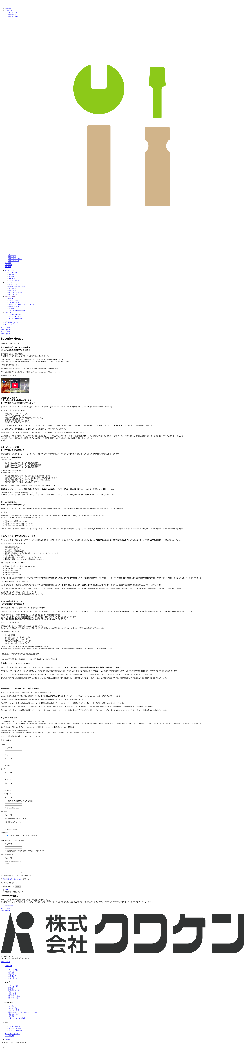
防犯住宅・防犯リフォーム (17, 286)
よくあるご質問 (13, 302)
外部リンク (8, 312)
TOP (6, 890)
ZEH (23, 1012)
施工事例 (8, 263)
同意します (17, 879)
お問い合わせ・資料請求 (16, 310)
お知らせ (8, 8)
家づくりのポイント (15, 259)
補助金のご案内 (13, 306)
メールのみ (25, 835)
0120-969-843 (7, 905)
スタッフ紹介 (13, 300)
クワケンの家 (13, 12)
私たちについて (10, 296)
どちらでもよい (13, 835)
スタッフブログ (13, 280)
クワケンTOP (9, 270)
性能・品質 (12, 257)
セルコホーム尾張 (14, 316)
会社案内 (8, 267)
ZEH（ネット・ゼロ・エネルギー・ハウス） (23, 304)
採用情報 (11, 308)
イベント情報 (13, 272)
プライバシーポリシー (12, 322)
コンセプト (8, 10)
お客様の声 (8, 265)
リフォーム (12, 288)
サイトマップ (9, 324)
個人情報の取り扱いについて (13, 879)
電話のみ (34, 835)
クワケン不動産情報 (15, 318)
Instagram (8, 1039)
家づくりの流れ (13, 261)
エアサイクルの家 (14, 314)
